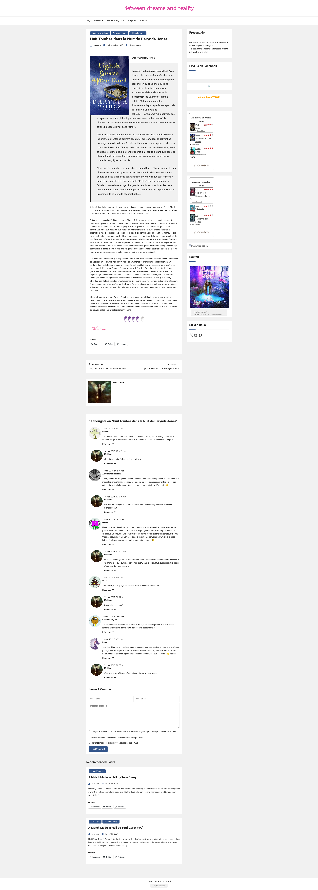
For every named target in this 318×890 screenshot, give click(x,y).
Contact (143, 20)
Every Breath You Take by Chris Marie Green (108, 368)
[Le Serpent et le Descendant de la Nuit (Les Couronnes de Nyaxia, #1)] (192, 195)
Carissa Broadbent (197, 201)
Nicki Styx (95, 822)
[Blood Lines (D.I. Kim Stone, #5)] (192, 154)
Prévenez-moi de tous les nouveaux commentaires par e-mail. (117, 737)
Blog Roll (132, 20)
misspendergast (109, 619)
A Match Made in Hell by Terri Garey (112, 777)
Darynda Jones (119, 33)
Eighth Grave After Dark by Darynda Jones (161, 368)
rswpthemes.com (159, 886)
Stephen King (200, 209)
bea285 (105, 431)
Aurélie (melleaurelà (111, 474)
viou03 (105, 580)
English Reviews (94, 20)
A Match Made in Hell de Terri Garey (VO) (115, 827)
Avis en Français (114, 20)
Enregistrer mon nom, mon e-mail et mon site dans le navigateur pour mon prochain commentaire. (133, 731)
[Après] (192, 212)
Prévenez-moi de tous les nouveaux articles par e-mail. (114, 743)
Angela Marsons (201, 154)
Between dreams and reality (159, 8)
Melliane (108, 454)
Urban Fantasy (138, 33)
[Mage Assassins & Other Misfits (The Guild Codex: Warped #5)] (192, 140)
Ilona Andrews (196, 224)
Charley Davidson (100, 33)
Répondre (106, 444)
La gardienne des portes (201, 218)
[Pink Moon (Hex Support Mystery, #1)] (192, 130)
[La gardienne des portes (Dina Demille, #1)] (192, 221)
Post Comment (98, 749)
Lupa (104, 642)
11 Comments (135, 45)
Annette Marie (195, 144)
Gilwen (105, 522)
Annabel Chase (201, 131)
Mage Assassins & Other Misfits (203, 138)
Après (197, 206)
